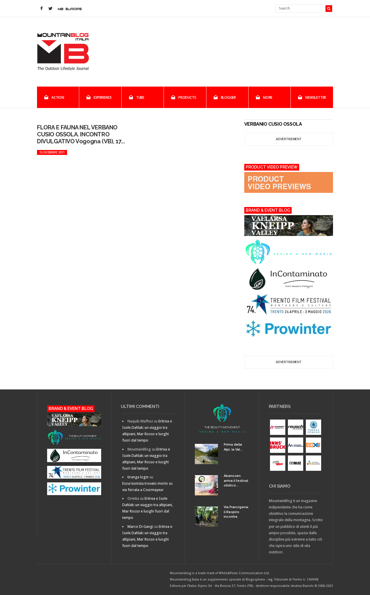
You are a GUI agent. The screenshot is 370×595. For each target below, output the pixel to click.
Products (187, 97)
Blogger (228, 97)
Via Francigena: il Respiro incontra (236, 512)
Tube (140, 97)
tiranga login (138, 477)
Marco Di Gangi (140, 526)
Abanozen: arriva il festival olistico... (236, 480)
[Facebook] (41, 8)
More (267, 97)
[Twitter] (50, 8)
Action (57, 97)
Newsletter (315, 97)
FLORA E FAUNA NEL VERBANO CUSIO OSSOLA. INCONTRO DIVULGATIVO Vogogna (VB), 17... (81, 134)
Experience (103, 97)
